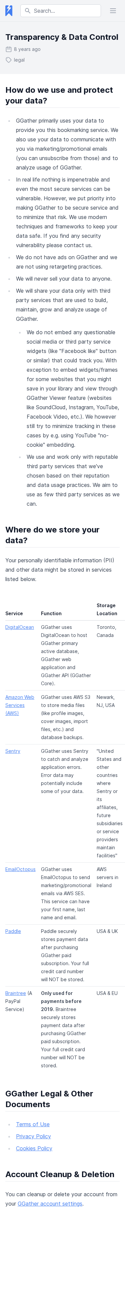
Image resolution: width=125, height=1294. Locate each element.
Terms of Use (33, 1124)
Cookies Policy (34, 1148)
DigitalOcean (19, 627)
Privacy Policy (33, 1136)
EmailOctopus (20, 869)
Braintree (15, 993)
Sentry (12, 751)
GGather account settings (50, 1203)
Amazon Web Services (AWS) (19, 705)
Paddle (13, 931)
